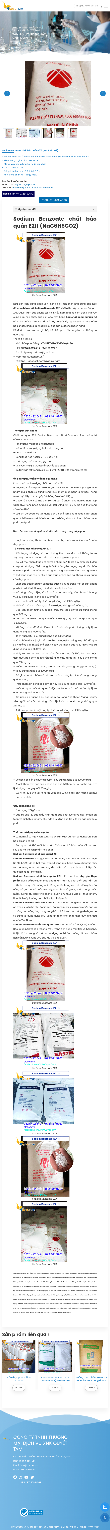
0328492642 (18, 193)
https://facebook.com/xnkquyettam (39, 361)
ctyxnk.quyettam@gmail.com (39, 352)
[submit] (100, 6)
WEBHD (95, 1527)
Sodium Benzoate (43, 187)
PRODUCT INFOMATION (54, 200)
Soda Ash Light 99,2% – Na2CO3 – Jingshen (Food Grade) (91, 1379)
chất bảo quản (20, 187)
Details (18, 1388)
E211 (31, 187)
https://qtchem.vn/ (33, 356)
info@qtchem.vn (29, 1465)
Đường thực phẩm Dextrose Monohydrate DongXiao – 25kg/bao (55, 1379)
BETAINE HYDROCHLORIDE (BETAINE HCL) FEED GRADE (19, 1379)
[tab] (54, 200)
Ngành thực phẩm (25, 184)
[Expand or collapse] (93, 209)
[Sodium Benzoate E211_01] (55, 93)
